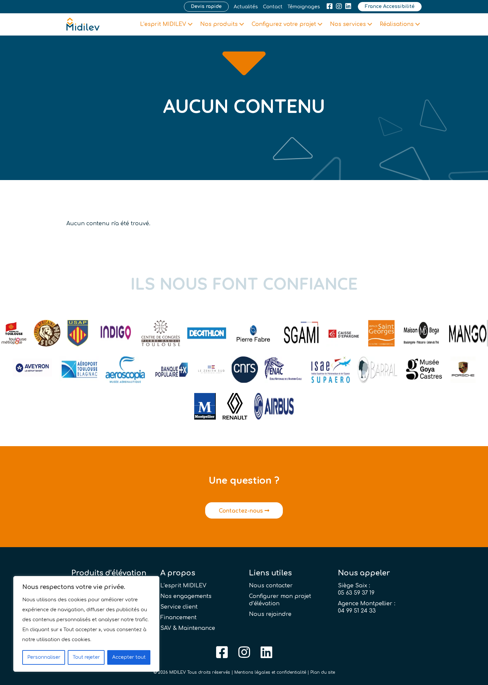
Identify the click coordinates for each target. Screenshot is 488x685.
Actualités (246, 6)
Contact (273, 6)
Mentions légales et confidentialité (270, 672)
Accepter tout (129, 657)
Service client (179, 607)
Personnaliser (43, 657)
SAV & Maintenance (187, 628)
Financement (178, 618)
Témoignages (303, 6)
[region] (86, 624)
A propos (177, 573)
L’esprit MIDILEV (183, 586)
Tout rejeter (86, 657)
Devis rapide (206, 6)
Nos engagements (185, 596)
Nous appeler (364, 573)
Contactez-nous (242, 511)
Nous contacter (271, 586)
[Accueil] (83, 24)
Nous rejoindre (270, 614)
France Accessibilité (390, 6)
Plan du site (322, 672)
